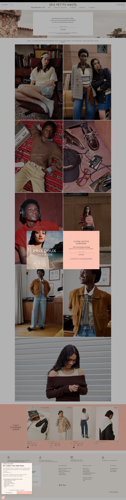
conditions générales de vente (85, 259)
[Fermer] (97, 233)
